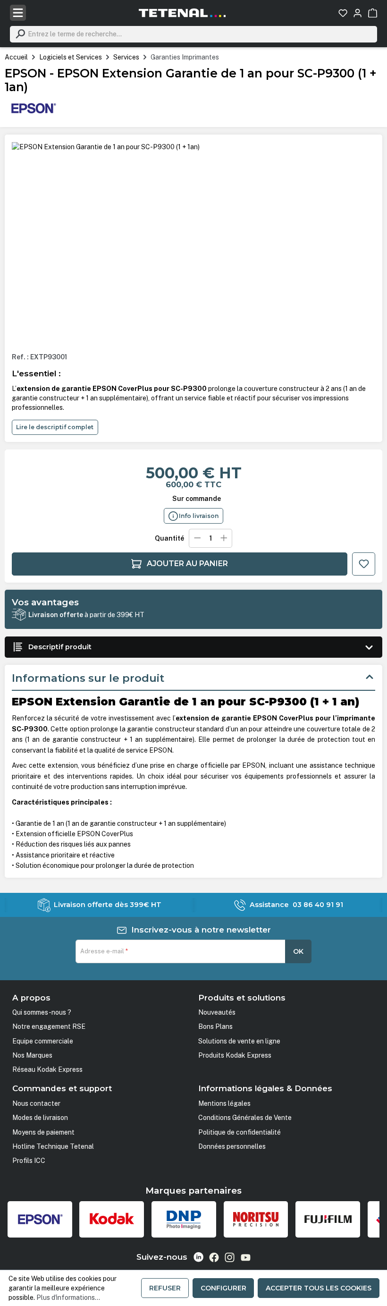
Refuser (165, 1288)
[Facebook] (214, 1257)
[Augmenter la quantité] (224, 538)
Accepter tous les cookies (318, 1288)
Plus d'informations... (68, 1297)
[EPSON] (33, 107)
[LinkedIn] (198, 1257)
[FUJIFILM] (327, 1219)
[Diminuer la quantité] (197, 538)
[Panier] (372, 12)
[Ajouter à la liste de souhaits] (363, 564)
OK (298, 951)
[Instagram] (230, 1257)
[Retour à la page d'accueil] (182, 12)
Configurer (223, 1288)
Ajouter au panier (187, 563)
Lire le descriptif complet (54, 427)
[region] (193, 243)
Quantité (169, 538)
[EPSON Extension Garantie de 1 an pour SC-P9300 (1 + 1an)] (106, 147)
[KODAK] (111, 1219)
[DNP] (183, 1219)
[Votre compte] (357, 12)
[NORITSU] (256, 1219)
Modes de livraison (40, 1117)
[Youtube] (246, 1257)
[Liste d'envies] (342, 12)
